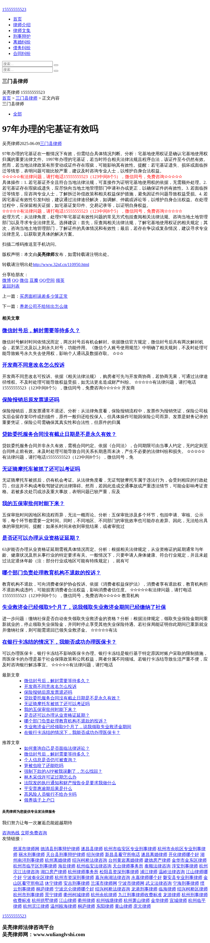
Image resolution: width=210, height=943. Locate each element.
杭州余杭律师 (104, 894)
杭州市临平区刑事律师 (35, 866)
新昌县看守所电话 (122, 854)
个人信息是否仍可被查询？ (50, 759)
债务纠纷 (22, 47)
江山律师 (68, 900)
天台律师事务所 (128, 866)
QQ (15, 280)
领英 (60, 280)
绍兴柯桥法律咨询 (89, 860)
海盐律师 (66, 866)
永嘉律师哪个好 (146, 877)
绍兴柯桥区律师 (192, 889)
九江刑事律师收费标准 (140, 894)
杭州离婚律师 (58, 860)
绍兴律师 (95, 854)
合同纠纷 (22, 53)
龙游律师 (171, 894)
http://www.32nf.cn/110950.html (61, 264)
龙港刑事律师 (144, 889)
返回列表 (11, 286)
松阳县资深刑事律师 (119, 871)
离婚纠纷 (22, 42)
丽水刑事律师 (32, 854)
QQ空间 (47, 280)
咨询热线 (11, 833)
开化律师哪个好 (183, 854)
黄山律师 (123, 906)
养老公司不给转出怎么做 (44, 306)
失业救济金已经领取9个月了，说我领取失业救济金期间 (77, 726)
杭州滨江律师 (36, 906)
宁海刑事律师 (186, 883)
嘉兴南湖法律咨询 (112, 877)
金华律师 (159, 900)
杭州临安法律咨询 (94, 866)
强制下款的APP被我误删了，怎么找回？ (63, 771)
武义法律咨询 (158, 883)
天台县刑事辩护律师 (65, 854)
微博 (6, 280)
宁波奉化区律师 (38, 877)
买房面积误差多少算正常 (44, 296)
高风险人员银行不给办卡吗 (50, 794)
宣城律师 (178, 900)
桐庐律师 (45, 889)
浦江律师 (149, 871)
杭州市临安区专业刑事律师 (130, 848)
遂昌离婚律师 (154, 854)
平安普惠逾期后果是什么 (48, 788)
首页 (17, 19)
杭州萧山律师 (137, 900)
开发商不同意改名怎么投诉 (33, 365)
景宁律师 (53, 894)
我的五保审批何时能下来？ (33, 503)
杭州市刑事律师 (28, 894)
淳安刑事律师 (185, 866)
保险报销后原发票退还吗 (30, 400)
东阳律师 (105, 906)
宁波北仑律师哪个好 (74, 889)
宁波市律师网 (131, 883)
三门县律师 (26, 98)
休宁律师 (53, 883)
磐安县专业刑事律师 (182, 877)
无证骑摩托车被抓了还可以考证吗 (41, 469)
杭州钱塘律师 (109, 900)
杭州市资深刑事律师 (74, 877)
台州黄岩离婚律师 (125, 860)
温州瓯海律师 (63, 906)
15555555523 (14, 9)
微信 (24, 280)
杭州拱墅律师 (45, 900)
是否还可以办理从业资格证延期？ (41, 538)
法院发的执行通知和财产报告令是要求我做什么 (70, 782)
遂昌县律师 (92, 848)
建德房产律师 (157, 860)
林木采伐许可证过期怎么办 (50, 777)
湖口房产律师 (53, 871)
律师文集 (22, 30)
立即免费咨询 (34, 833)
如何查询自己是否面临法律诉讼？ (57, 748)
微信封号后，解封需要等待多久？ (41, 330)
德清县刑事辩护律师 (60, 848)
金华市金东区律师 (189, 860)
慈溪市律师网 (26, 848)
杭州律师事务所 (83, 871)
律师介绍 (22, 24)
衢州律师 (86, 900)
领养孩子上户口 (39, 800)
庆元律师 (142, 906)
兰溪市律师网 (104, 883)
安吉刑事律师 (76, 883)
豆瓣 (34, 280)
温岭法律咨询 (172, 871)
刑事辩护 (22, 36)
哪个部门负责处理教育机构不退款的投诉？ (51, 572)
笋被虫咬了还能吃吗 (43, 765)
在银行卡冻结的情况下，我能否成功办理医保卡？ (59, 642)
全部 (17, 114)
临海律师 (167, 889)
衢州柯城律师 (76, 894)
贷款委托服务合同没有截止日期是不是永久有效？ (59, 434)
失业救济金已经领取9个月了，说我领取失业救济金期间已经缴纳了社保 (84, 607)
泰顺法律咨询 (157, 866)
